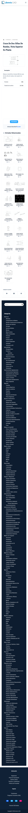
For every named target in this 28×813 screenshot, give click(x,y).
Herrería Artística (10, 328)
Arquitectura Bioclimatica (12, 669)
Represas (8, 648)
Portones (8, 335)
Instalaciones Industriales (12, 486)
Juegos (7, 594)
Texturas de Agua (10, 733)
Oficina (7, 608)
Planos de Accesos (10, 356)
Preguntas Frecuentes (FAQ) (14, 795)
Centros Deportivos (10, 387)
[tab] (7, 70)
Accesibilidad (7, 347)
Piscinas (8, 568)
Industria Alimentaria (11, 480)
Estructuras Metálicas (11, 417)
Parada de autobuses (11, 564)
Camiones (8, 545)
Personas (6, 652)
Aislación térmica (10, 362)
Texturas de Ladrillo (10, 743)
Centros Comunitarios (11, 674)
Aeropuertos (9, 665)
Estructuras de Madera (11, 718)
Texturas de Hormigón (11, 741)
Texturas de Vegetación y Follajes (14, 747)
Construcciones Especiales (12, 372)
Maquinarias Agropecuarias (12, 379)
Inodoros (8, 631)
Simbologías (7, 701)
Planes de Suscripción (14, 777)
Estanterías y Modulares (11, 587)
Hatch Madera (9, 730)
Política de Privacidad (14, 783)
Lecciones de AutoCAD (11, 436)
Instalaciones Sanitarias (11, 533)
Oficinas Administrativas (11, 691)
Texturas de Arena (10, 735)
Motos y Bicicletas (10, 551)
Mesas (7, 600)
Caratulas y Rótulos (10, 433)
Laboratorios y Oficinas (11, 596)
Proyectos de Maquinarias (12, 488)
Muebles (6, 570)
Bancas (7, 556)
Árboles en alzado (10, 752)
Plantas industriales (10, 693)
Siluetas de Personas (11, 661)
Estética (8, 589)
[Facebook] (6, 293)
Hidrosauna (8, 629)
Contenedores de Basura (11, 558)
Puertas (8, 337)
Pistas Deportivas (10, 396)
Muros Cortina (9, 332)
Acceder (19, 126)
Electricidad (7, 463)
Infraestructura (7, 494)
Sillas (7, 610)
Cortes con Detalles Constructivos (14, 408)
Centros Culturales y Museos (12, 676)
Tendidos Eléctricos (10, 474)
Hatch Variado (9, 732)
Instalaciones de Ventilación (12, 532)
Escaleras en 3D (9, 355)
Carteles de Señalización (11, 703)
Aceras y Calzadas (10, 554)
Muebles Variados (10, 604)
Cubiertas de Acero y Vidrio (12, 716)
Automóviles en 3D (10, 543)
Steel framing (9, 724)
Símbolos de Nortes (10, 709)
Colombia (8, 454)
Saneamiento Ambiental (11, 501)
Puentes (8, 646)
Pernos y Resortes (10, 438)
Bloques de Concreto (11, 402)
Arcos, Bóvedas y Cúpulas (12, 431)
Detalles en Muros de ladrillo (12, 414)
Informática (8, 591)
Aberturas (6, 316)
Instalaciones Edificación (10, 507)
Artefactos (8, 617)
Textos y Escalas (10, 444)
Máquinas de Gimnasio (11, 394)
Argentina (8, 448)
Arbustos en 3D (9, 756)
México (7, 459)
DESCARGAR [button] (14, 121)
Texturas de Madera (10, 745)
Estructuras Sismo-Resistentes (13, 419)
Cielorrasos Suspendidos (11, 404)
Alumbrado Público (10, 495)
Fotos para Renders (10, 655)
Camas (9, 577)
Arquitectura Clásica (10, 572)
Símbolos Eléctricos (10, 473)
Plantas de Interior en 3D (12, 762)
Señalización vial (10, 650)
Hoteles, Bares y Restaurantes (13, 690)
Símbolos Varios (9, 711)
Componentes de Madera (12, 320)
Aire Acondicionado (10, 360)
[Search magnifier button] (22, 304)
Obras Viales (7, 642)
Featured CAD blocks (14, 805)
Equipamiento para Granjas (12, 374)
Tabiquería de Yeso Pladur (12, 726)
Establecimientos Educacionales (13, 682)
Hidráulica (8, 499)
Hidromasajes (9, 627)
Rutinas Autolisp (10, 442)
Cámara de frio (9, 366)
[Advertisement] (14, 21)
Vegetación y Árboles (9, 749)
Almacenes (8, 667)
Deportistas (8, 653)
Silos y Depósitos (10, 381)
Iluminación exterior (10, 560)
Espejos (8, 625)
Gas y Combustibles (10, 497)
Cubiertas (8, 410)
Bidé (7, 623)
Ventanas (8, 343)
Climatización (7, 358)
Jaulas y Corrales (10, 377)
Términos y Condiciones (14, 781)
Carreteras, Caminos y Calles (12, 644)
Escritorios (8, 585)
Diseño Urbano (7, 446)
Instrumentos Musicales (11, 593)
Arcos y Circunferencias (11, 429)
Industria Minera (10, 482)
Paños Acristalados (10, 334)
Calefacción (8, 364)
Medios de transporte (9, 535)
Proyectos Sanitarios (11, 636)
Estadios (8, 391)
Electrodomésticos (10, 581)
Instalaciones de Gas (11, 526)
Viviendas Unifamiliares (11, 699)
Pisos (7, 425)
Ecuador (8, 455)
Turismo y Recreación (11, 695)
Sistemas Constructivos (9, 712)
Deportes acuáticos (10, 389)
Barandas (10, 353)
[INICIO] (3, 39)
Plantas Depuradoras (12, 503)
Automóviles (9, 541)
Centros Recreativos (10, 678)
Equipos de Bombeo (10, 478)
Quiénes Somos (14, 779)
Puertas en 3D (9, 339)
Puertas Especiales (10, 341)
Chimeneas (8, 368)
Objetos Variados (10, 606)
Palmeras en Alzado (10, 760)
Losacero (8, 722)
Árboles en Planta (10, 754)
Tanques (8, 490)
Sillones (8, 612)
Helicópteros (9, 549)
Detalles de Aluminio (11, 324)
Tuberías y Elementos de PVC (13, 638)
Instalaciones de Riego (11, 376)
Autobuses (8, 539)
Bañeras (8, 619)
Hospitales (8, 688)
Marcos (7, 330)
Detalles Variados (10, 415)
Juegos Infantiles (10, 562)
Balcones (8, 318)
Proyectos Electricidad (11, 471)
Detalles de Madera (10, 412)
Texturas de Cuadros (10, 737)
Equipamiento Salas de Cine (12, 583)
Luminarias (8, 467)
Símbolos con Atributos (11, 707)
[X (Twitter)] (14, 293)
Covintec (8, 714)
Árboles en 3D (9, 750)
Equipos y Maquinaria (9, 476)
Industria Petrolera (10, 484)
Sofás (7, 613)
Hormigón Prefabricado (11, 720)
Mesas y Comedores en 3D (12, 602)
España (7, 457)
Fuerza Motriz (9, 465)
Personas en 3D (9, 657)
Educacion (8, 579)
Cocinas (8, 573)
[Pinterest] (21, 293)
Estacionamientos (10, 684)
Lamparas (8, 598)
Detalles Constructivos (9, 398)
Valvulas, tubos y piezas (11, 492)
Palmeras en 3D (9, 758)
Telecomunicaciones (10, 505)
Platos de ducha (9, 634)
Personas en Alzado (10, 659)
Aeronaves (8, 537)
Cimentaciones (9, 406)
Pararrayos (8, 469)
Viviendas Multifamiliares (12, 697)
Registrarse (14, 775)
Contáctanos (14, 793)
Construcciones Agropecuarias (11, 370)
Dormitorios (8, 575)
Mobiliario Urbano (8, 553)
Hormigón (8, 423)
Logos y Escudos (10, 705)
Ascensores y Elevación (11, 509)
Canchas (8, 385)
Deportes (6, 383)
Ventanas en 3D (9, 345)
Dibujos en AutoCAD (8, 427)
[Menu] (25, 2)
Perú (7, 461)
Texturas (6, 728)
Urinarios (8, 640)
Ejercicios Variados (10, 435)
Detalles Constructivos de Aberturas (14, 322)
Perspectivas (9, 440)
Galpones (8, 686)
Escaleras (8, 351)
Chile (7, 452)
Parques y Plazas (10, 566)
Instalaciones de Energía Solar (13, 522)
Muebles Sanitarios (8, 615)
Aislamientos (9, 400)
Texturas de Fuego (10, 739)
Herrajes (8, 326)
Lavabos (8, 632)
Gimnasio (8, 393)
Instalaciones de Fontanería (12, 524)
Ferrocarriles (9, 547)
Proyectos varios (8, 663)
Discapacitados (9, 349)
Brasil (7, 450)
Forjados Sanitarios (10, 421)
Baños (7, 621)
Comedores (8, 680)
